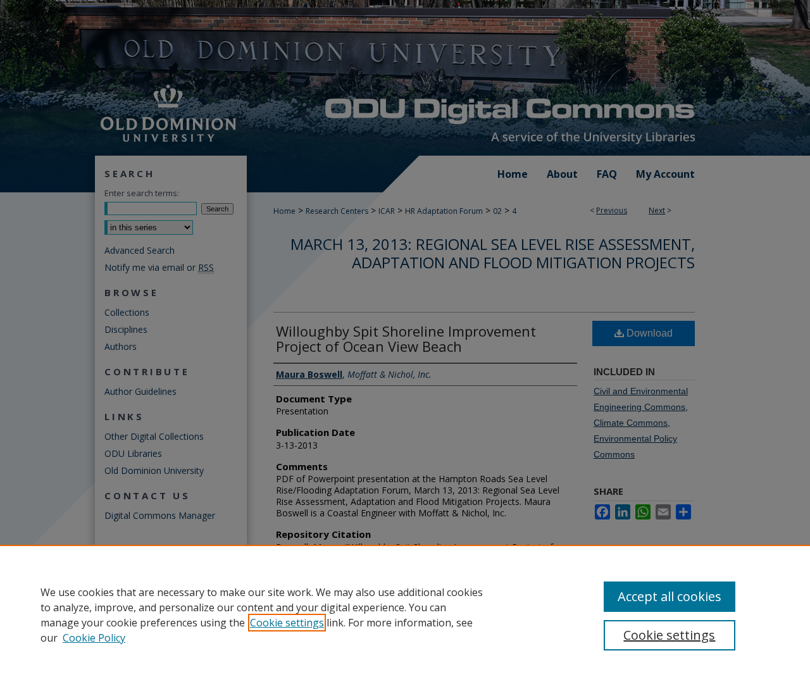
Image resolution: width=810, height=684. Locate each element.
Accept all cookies (669, 596)
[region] (405, 614)
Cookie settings (287, 623)
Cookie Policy (94, 638)
